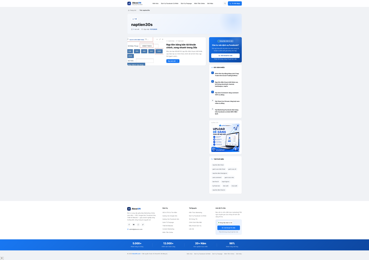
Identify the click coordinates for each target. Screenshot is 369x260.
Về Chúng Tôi (193, 219)
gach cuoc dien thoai (219, 169)
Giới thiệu (210, 3)
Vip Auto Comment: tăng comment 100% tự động (227, 94)
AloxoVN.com (136, 253)
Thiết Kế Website (167, 225)
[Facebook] (129, 224)
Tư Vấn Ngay (236, 3)
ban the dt (216, 181)
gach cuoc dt (232, 169)
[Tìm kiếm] (225, 3)
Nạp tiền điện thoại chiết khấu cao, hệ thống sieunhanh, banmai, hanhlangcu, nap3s (226, 84)
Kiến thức (156, 3)
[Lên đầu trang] (2, 258)
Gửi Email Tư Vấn (229, 228)
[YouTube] (133, 224)
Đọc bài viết (172, 61)
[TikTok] (143, 224)
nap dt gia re (225, 181)
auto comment (217, 177)
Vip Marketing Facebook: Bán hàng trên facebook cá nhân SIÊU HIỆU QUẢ (226, 112)
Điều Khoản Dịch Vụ (195, 225)
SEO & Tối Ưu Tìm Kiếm (169, 212)
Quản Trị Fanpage (168, 222)
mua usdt (234, 186)
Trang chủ (133, 10)
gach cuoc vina (229, 177)
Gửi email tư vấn (226, 55)
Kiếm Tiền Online (199, 3)
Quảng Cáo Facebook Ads (170, 219)
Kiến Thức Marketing (195, 212)
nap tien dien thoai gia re (220, 173)
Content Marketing (168, 229)
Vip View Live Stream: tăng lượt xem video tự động (227, 102)
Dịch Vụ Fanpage (186, 3)
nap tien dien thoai (218, 165)
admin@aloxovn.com (135, 229)
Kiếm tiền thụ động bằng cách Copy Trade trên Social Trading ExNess (227, 74)
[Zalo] (138, 224)
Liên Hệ (191, 229)
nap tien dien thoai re (219, 190)
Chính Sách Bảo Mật (195, 222)
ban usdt (225, 186)
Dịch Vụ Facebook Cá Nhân (169, 3)
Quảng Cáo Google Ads (169, 216)
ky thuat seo (216, 186)
